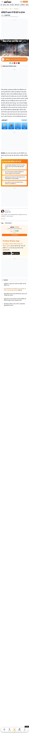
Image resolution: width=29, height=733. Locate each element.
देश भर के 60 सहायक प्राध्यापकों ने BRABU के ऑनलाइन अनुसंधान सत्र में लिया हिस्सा (14, 172)
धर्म (21, 244)
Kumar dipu (7, 15)
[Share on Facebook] (12, 63)
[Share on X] (19, 63)
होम (1, 4)
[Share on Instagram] (16, 63)
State (6, 8)
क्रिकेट (4, 246)
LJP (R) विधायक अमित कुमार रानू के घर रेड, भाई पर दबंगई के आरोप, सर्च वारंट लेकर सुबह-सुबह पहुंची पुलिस (15, 166)
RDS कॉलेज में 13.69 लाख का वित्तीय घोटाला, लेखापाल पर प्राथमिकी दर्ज (14, 182)
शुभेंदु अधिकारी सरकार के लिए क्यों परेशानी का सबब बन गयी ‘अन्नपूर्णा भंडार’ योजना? (15, 294)
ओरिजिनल (23, 4)
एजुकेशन (27, 4)
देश (3, 244)
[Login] (14, 730)
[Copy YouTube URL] (14, 63)
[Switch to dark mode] (21, 2)
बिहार (8, 4)
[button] (14, 48)
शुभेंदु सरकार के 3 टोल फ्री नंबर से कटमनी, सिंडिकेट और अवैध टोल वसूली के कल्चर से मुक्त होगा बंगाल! (15, 299)
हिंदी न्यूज (8, 248)
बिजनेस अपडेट (17, 244)
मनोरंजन (11, 244)
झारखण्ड (4, 4)
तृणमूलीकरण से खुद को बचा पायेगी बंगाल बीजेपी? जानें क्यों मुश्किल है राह (15, 284)
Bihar (11, 8)
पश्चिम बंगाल (17, 4)
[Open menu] (2, 2)
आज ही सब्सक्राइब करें (14, 235)
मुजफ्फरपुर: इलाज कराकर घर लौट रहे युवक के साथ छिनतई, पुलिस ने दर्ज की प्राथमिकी (15, 177)
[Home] (7, 2)
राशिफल (8, 246)
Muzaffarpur (16, 8)
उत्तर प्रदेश (12, 4)
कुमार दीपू (8, 212)
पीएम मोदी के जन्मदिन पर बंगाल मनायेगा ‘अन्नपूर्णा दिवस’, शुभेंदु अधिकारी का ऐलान (14, 304)
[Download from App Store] (16, 253)
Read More (3, 218)
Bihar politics (8, 223)
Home (2, 8)
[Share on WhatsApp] (10, 63)
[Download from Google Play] (7, 253)
